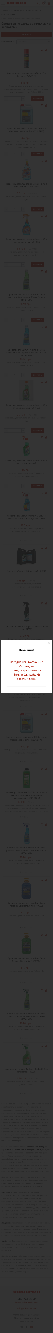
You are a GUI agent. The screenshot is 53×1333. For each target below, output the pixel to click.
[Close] (49, 643)
